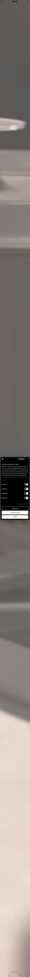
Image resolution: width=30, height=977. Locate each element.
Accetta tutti (15, 508)
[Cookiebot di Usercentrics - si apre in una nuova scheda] (19, 459)
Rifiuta (15, 516)
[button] (2, 1)
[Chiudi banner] (27, 459)
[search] (27, 2)
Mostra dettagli (21, 504)
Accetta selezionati (15, 512)
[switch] (26, 489)
